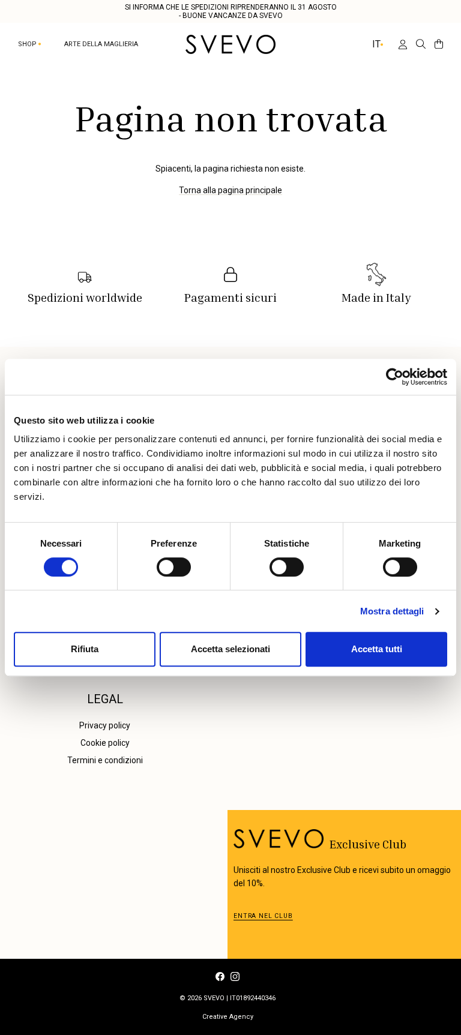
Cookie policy (105, 743)
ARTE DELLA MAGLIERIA (101, 44)
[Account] (398, 44)
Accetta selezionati (230, 649)
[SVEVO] (230, 44)
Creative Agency (227, 1017)
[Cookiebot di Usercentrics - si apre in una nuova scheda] (394, 377)
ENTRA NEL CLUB (263, 916)
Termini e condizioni (105, 760)
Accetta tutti (376, 649)
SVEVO (213, 998)
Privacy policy (104, 725)
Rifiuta (84, 649)
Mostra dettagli (392, 611)
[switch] (174, 567)
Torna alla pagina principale (230, 190)
